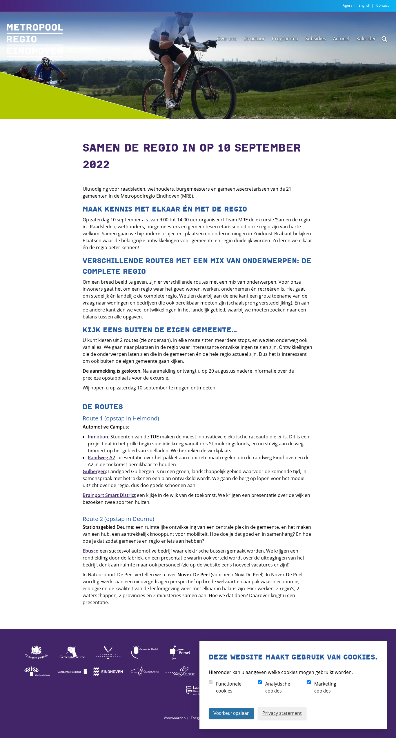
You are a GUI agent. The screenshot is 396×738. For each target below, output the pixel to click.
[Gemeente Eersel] (180, 659)
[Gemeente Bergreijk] (36, 659)
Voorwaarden (175, 717)
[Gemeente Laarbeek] (198, 697)
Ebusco (91, 551)
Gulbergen (94, 471)
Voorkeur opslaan (231, 713)
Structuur (254, 38)
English (364, 5)
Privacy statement (282, 713)
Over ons (227, 38)
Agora (348, 5)
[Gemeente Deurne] (72, 659)
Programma (285, 38)
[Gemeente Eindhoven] (108, 678)
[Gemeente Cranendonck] (144, 678)
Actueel (341, 38)
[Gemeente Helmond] (72, 678)
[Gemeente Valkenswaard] (108, 659)
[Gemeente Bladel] (144, 659)
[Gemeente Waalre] (180, 678)
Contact (382, 5)
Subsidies (315, 38)
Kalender (366, 38)
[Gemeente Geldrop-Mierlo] (36, 678)
